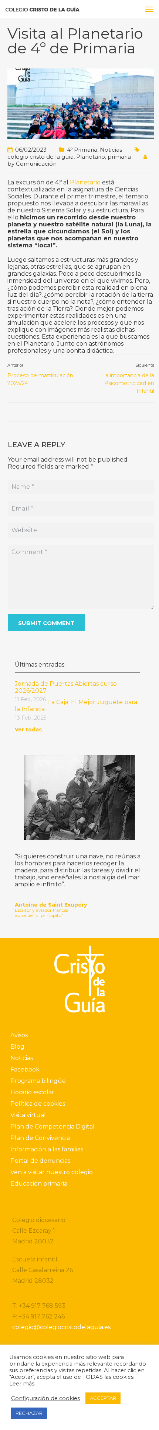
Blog (17, 1046)
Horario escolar (32, 1092)
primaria (119, 156)
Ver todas (28, 729)
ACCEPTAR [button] (103, 1398)
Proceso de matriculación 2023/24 (40, 379)
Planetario (90, 156)
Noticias (111, 149)
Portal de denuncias (40, 1160)
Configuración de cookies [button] (45, 1398)
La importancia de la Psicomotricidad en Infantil (128, 383)
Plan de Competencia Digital (52, 1126)
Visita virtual (28, 1115)
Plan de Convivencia (40, 1137)
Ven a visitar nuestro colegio (51, 1172)
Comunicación (36, 163)
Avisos (19, 1035)
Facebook (25, 1069)
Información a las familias (46, 1149)
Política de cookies (37, 1103)
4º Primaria (82, 149)
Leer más (21, 1383)
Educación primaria (38, 1183)
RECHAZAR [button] (29, 1413)
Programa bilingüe (38, 1080)
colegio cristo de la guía (40, 156)
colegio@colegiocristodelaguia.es (61, 1327)
